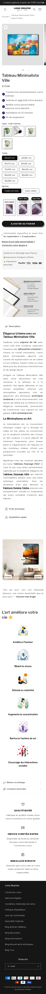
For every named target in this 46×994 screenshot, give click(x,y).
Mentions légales (13, 898)
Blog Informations (13, 938)
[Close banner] (43, 2)
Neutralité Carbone (14, 921)
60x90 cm (26, 163)
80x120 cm (27, 169)
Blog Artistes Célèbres (15, 927)
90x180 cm (10, 181)
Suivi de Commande (15, 915)
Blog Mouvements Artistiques (19, 944)
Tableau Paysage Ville (16, 474)
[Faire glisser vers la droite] (28, 70)
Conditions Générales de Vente (20, 904)
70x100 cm (10, 169)
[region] (23, 2)
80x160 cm (27, 175)
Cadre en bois (12, 191)
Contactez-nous (13, 892)
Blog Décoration (12, 933)
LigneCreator (16, 987)
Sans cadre (31, 191)
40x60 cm (26, 158)
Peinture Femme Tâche (16, 488)
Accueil (5, 16)
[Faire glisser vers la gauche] (17, 70)
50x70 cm (10, 163)
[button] (5, 9)
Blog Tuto (9, 950)
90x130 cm (10, 175)
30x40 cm (10, 158)
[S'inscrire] (38, 966)
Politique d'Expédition (15, 909)
